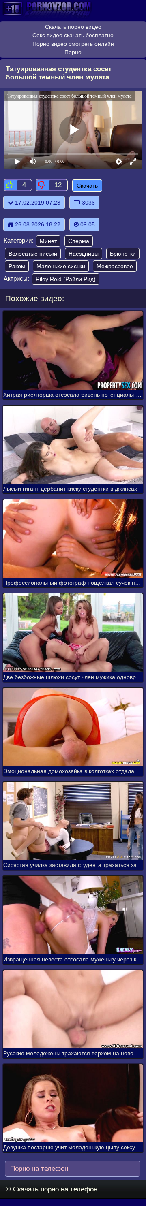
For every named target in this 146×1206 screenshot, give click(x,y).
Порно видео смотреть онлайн (73, 44)
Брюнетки (123, 253)
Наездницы (84, 253)
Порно (73, 52)
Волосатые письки (33, 253)
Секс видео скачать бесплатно (73, 35)
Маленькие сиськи (60, 266)
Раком (17, 266)
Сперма (78, 241)
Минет (48, 241)
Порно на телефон (38, 1168)
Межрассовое (115, 266)
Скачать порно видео (73, 26)
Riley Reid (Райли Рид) (66, 279)
